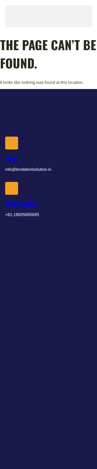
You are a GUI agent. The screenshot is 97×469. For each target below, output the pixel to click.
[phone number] (11, 188)
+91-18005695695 (22, 215)
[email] (11, 143)
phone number (21, 204)
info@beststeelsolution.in (28, 169)
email (11, 159)
